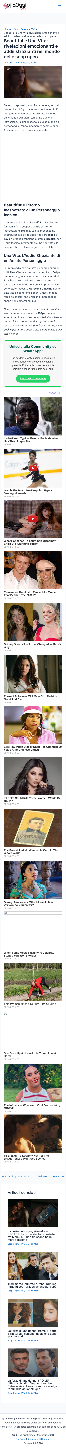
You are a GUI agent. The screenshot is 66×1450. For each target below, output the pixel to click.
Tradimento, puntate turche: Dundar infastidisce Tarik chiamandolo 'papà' (32, 1285)
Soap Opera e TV (16, 1244)
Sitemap (44, 1439)
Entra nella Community (33, 378)
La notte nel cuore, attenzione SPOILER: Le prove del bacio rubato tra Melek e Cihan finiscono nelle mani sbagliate (31, 1235)
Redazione (32, 1439)
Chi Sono (20, 1439)
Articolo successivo (50, 1176)
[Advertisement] (33, 168)
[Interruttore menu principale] (59, 6)
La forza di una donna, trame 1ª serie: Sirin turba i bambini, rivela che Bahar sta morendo (33, 1333)
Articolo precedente (15, 1176)
